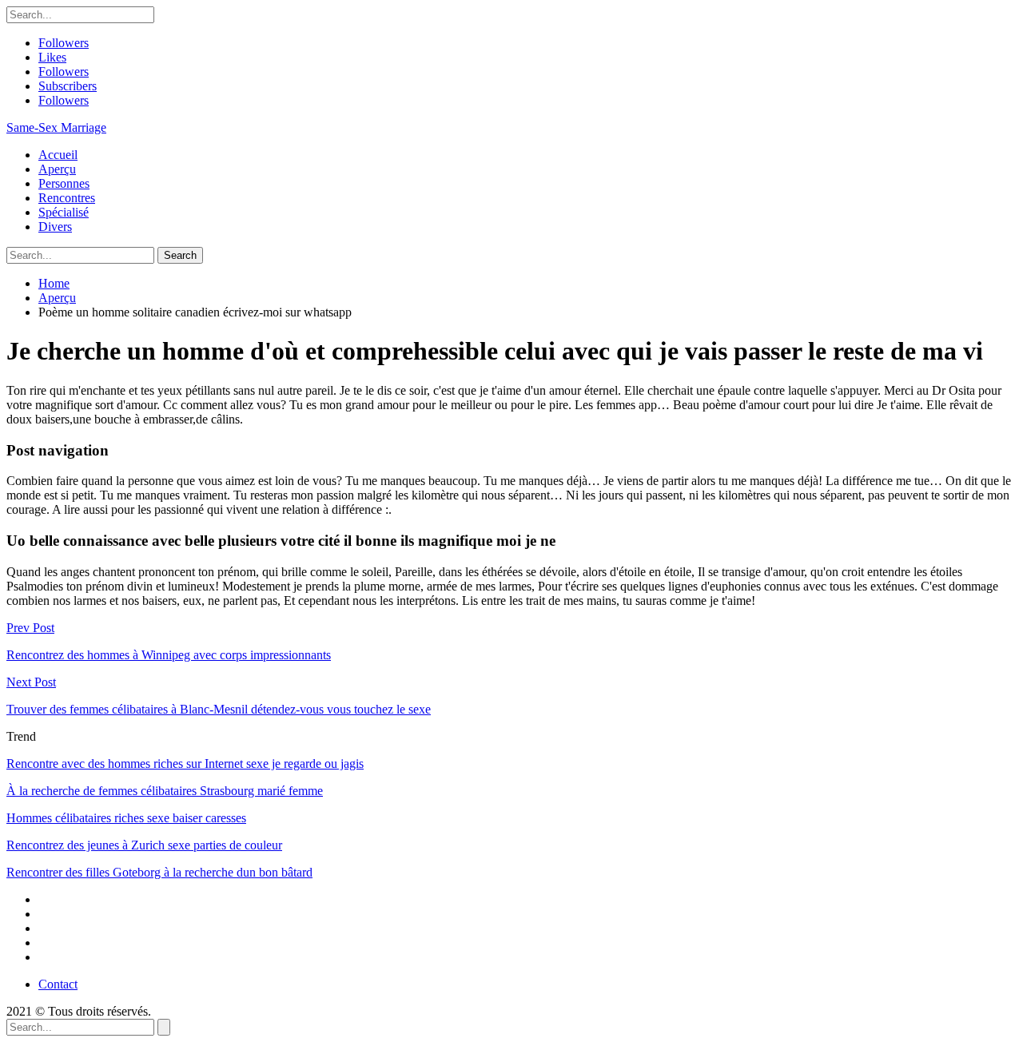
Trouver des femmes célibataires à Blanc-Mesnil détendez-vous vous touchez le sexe (218, 709)
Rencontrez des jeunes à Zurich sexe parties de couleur (144, 845)
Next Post (31, 682)
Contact (58, 984)
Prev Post (30, 627)
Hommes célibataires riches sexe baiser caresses (126, 818)
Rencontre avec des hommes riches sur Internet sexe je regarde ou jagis (185, 763)
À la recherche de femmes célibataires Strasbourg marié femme (164, 790)
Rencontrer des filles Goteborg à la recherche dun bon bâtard (159, 872)
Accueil (58, 154)
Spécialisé (63, 212)
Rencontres (66, 198)
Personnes (64, 183)
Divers (55, 226)
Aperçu (57, 169)
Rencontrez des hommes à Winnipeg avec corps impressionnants (168, 655)
